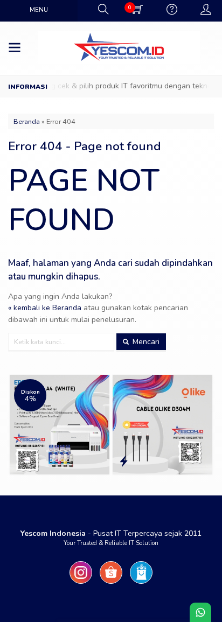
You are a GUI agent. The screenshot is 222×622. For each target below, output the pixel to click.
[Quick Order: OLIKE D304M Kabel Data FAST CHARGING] (123, 461)
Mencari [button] (144, 342)
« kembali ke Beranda (44, 308)
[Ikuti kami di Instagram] (81, 584)
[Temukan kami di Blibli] (141, 584)
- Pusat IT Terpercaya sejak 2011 (111, 533)
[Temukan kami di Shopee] (111, 584)
